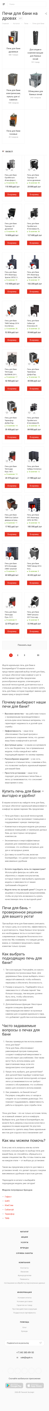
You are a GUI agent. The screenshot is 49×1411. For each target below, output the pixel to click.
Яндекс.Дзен (38, 1371)
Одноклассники (31, 1371)
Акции (24, 1237)
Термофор (9, 1214)
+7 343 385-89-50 (25, 1352)
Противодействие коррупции (24, 1309)
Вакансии (24, 1272)
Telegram (18, 1371)
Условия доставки (24, 1301)
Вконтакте (11, 1371)
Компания (24, 1262)
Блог (25, 1327)
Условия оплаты (25, 1298)
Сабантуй (9, 1209)
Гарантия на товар (24, 1305)
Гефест (8, 1196)
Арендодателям (24, 1275)
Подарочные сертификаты (24, 1313)
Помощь (24, 1322)
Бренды (24, 1248)
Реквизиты (24, 1279)
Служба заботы (24, 1253)
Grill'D (7, 1201)
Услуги (24, 1242)
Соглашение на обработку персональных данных (24, 1283)
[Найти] (43, 4)
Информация (24, 1292)
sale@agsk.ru (27, 1357)
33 (38, 655)
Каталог (24, 1232)
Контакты (24, 1268)
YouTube (24, 1371)
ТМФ (7, 1218)
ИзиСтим (9, 1205)
